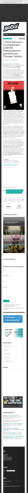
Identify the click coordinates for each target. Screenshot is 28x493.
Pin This (18, 199)
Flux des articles (7, 457)
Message (5, 287)
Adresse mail (6, 275)
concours (14, 190)
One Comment (21, 38)
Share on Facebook (5, 199)
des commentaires (7, 458)
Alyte (8, 420)
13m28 (12, 63)
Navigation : (23, 2)
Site (4, 281)
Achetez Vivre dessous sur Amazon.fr (10, 165)
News (11, 38)
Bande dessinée (6, 38)
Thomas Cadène (11, 192)
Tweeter (10, 199)
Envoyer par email (22, 199)
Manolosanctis (20, 190)
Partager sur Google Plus (14, 199)
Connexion (5, 455)
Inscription (5, 454)
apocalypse (8, 190)
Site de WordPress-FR (7, 459)
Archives (5, 470)
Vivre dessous (19, 192)
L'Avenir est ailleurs (12, 432)
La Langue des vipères (13, 415)
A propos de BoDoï (7, 481)
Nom (4, 270)
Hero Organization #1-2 (8, 361)
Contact (5, 483)
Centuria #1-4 (6, 350)
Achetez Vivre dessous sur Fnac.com (10, 164)
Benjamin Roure (15, 59)
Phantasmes (8, 63)
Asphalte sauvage (7, 346)
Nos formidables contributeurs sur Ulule (11, 486)
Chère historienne (7, 353)
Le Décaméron (6, 357)
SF (6, 192)
